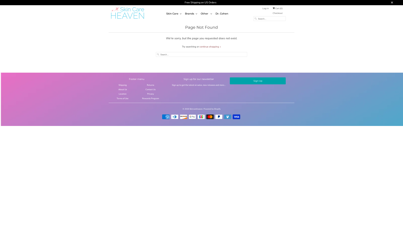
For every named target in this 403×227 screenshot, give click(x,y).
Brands (189, 13)
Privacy (150, 94)
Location (122, 94)
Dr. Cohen (222, 13)
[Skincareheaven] (127, 19)
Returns (150, 85)
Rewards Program (150, 98)
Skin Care (172, 13)
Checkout (278, 13)
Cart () (279, 8)
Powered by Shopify (212, 109)
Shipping (123, 85)
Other (205, 13)
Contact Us (150, 89)
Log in (265, 8)
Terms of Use (122, 98)
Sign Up (257, 80)
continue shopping (209, 46)
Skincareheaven (196, 109)
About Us (122, 89)
